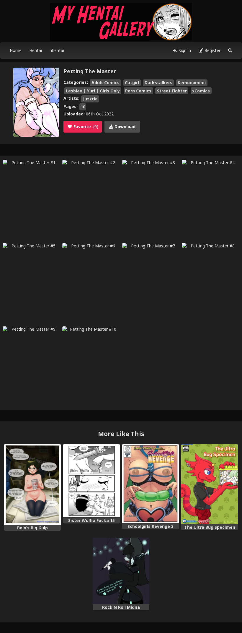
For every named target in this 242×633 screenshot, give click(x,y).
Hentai (35, 50)
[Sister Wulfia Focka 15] (91, 481)
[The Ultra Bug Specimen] (209, 484)
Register (211, 50)
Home (16, 50)
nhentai (57, 50)
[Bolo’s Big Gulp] (32, 484)
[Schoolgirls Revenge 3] (150, 483)
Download (124, 126)
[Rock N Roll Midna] (121, 571)
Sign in (184, 50)
